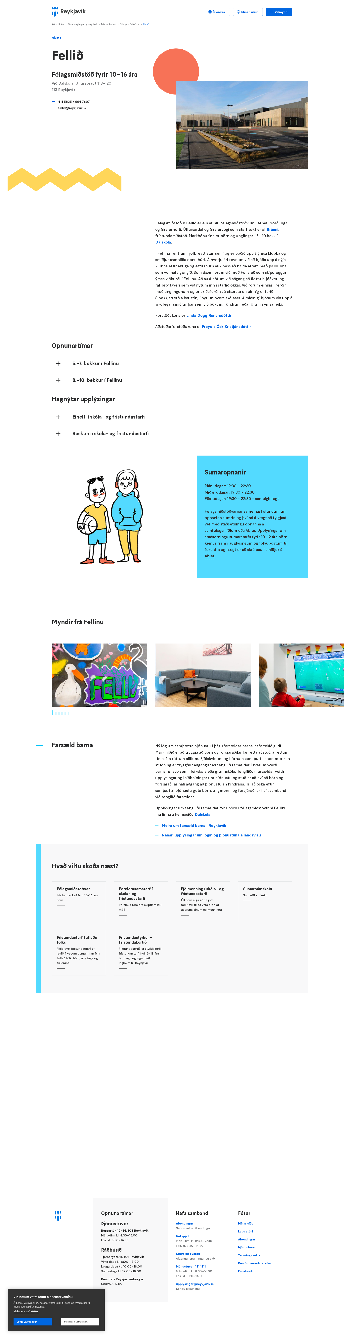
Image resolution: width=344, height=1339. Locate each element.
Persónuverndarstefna (255, 1263)
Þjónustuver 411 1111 (194, 1271)
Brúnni (272, 229)
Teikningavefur (249, 1255)
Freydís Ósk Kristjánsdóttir (226, 326)
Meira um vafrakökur (26, 1311)
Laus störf (245, 1231)
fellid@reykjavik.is (72, 108)
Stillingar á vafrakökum (76, 1322)
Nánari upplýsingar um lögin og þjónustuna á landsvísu (211, 835)
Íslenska (219, 12)
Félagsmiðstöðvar (130, 23)
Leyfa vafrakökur (27, 1321)
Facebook (245, 1271)
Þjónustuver (247, 1247)
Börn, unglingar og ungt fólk (83, 23)
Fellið (146, 23)
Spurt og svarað (196, 1256)
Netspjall (194, 1241)
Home (53, 24)
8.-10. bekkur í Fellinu (97, 380)
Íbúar (61, 23)
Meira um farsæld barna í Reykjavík (194, 825)
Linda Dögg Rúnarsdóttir (208, 315)
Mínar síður (249, 12)
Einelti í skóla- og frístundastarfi (108, 417)
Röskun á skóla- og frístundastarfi (110, 433)
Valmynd (281, 12)
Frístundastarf (108, 23)
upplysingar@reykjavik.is (195, 1286)
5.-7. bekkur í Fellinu (95, 363)
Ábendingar (193, 1225)
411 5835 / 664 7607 (74, 102)
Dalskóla (163, 242)
